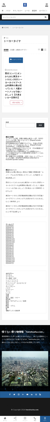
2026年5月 (10, 231)
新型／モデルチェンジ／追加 (16, 301)
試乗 (7, 307)
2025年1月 (10, 257)
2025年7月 (10, 247)
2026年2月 (10, 236)
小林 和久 (13, 201)
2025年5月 (10, 250)
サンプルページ (9, 403)
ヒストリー (10, 290)
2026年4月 (10, 232)
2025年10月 (10, 242)
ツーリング (10, 285)
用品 (7, 302)
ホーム (5, 420)
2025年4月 (10, 252)
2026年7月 (10, 228)
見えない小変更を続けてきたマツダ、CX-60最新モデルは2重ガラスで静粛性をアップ (24, 149)
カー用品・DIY (11, 278)
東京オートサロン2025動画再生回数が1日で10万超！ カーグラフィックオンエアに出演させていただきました (26, 198)
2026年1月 (10, 237)
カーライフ (43, 11)
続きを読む (16, 102)
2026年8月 (10, 226)
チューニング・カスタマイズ (16, 283)
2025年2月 (10, 255)
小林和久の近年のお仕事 (12, 405)
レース (27, 11)
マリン (8, 291)
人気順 (12, 50)
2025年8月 (10, 245)
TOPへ (45, 420)
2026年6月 (10, 229)
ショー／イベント (15, 60)
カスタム (9, 275)
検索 (7, 122)
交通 (7, 294)
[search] (45, 17)
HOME (6, 28)
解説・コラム (10, 306)
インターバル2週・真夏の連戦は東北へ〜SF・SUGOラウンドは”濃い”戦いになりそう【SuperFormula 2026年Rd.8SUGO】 (24, 140)
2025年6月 (10, 249)
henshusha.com (32, 410)
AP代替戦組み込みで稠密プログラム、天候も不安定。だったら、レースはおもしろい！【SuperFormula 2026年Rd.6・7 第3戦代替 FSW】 (25, 144)
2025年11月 (10, 240)
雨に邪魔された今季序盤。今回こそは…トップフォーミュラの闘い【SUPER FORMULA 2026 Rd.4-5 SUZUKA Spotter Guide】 (24, 157)
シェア (15, 420)
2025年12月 (10, 239)
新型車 (34, 11)
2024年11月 (10, 260)
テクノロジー (17, 11)
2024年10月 (10, 261)
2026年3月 (10, 234)
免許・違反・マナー (13, 298)
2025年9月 (10, 244)
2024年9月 (10, 263)
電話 (35, 420)
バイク (8, 11)
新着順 (6, 50)
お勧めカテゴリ (21, 50)
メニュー (25, 420)
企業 (7, 296)
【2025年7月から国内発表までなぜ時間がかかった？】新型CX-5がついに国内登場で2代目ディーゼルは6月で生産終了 (24, 153)
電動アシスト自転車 (13, 311)
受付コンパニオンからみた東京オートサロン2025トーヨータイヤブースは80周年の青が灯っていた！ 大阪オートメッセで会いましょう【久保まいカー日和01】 (13, 85)
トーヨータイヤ (17, 28)
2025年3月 (10, 253)
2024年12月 (10, 258)
